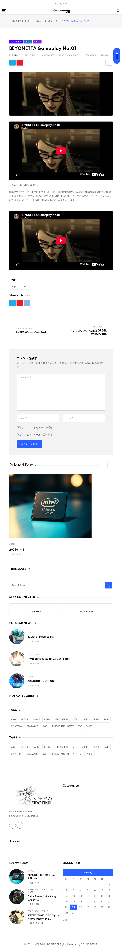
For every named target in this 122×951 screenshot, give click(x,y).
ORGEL (14, 286)
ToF (29, 633)
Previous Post (26, 329)
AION (13, 719)
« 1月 (65, 920)
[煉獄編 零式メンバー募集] (16, 680)
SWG (38, 655)
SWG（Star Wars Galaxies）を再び (48, 658)
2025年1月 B (16, 549)
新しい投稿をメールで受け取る (36, 434)
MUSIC (85, 719)
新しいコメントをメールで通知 (36, 427)
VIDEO (24, 286)
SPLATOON (16, 726)
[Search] (118, 10)
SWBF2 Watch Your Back (31, 332)
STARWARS (32, 726)
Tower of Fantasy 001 (41, 636)
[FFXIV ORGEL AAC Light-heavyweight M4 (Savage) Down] (16, 916)
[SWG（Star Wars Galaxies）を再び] (16, 658)
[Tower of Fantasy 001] (16, 636)
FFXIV (30, 677)
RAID (106, 719)
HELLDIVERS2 (61, 719)
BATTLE (24, 719)
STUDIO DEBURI (89, 944)
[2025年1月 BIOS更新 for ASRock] (16, 876)
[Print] (108, 63)
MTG (75, 719)
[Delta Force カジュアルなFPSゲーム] (16, 896)
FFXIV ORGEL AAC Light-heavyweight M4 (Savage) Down (43, 919)
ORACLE (16, 55)
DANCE (36, 719)
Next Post (98, 327)
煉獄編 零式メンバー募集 (41, 680)
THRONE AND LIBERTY (63, 726)
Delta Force (34, 890)
